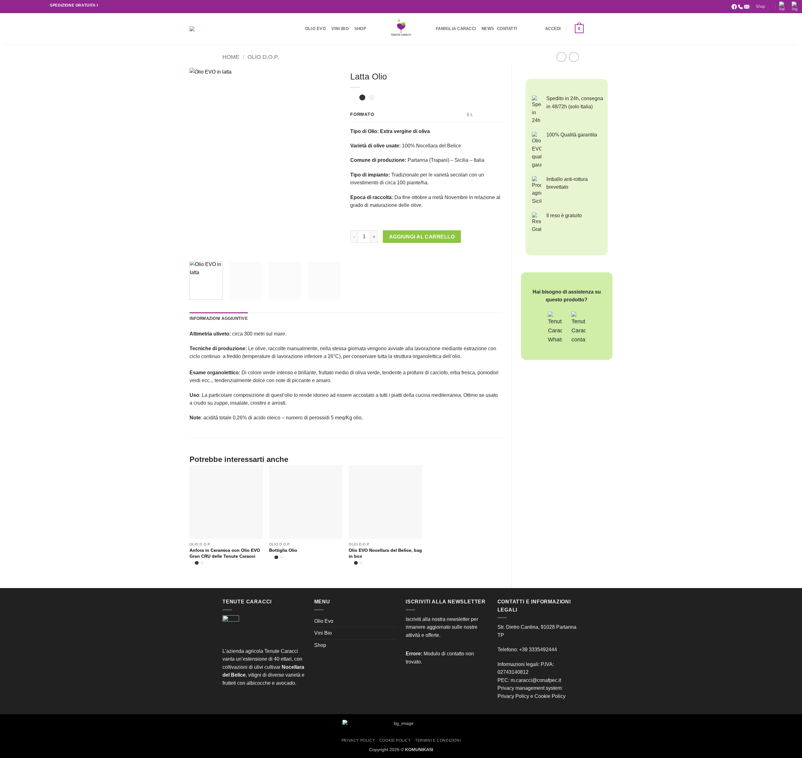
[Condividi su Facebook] (356, 254)
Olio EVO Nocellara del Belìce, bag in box (385, 553)
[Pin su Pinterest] (390, 254)
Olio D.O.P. (263, 57)
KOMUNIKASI (419, 749)
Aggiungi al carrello (422, 236)
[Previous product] (574, 57)
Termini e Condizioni (438, 740)
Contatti (507, 28)
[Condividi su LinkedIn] (401, 254)
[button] (553, 28)
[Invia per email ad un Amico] (378, 254)
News (488, 28)
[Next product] (561, 57)
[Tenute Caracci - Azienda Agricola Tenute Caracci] (401, 28)
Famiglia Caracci (456, 28)
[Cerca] (202, 29)
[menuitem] (782, 6)
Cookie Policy (549, 696)
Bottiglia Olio (283, 550)
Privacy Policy (513, 696)
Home (230, 57)
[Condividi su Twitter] (367, 254)
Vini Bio (340, 28)
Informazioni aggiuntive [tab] (219, 318)
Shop (760, 6)
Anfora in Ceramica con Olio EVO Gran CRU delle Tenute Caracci (225, 553)
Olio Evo (315, 28)
